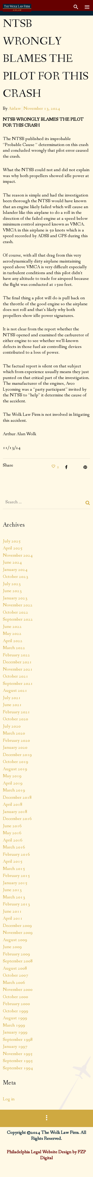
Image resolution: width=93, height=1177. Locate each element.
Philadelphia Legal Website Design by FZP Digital (46, 1155)
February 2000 (16, 1004)
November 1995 (18, 1054)
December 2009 (17, 925)
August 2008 (15, 968)
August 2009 (15, 940)
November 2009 (18, 932)
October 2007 (15, 975)
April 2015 (12, 861)
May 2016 (12, 833)
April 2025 (12, 548)
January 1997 (15, 1046)
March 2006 (14, 982)
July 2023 (12, 584)
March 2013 (14, 897)
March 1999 (14, 1025)
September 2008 (18, 961)
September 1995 (18, 1061)
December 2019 (17, 755)
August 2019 (15, 769)
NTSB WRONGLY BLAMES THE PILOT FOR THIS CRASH (46, 59)
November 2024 (18, 555)
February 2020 (16, 740)
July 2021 (12, 698)
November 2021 (18, 669)
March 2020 (14, 733)
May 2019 (12, 776)
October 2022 (15, 612)
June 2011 (12, 911)
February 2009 (16, 954)
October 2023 (15, 576)
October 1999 (15, 1011)
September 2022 (18, 619)
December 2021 (17, 662)
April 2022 (12, 641)
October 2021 (15, 676)
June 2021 (12, 705)
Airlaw (15, 108)
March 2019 (14, 790)
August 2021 (15, 690)
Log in (8, 1099)
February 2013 (16, 904)
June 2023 (12, 591)
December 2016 (17, 819)
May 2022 (12, 633)
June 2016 (12, 826)
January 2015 (15, 883)
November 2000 (18, 989)
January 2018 (15, 812)
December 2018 (17, 797)
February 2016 (16, 854)
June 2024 (12, 562)
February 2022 (16, 655)
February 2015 (16, 876)
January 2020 (15, 747)
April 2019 (12, 783)
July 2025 (12, 541)
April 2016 (12, 840)
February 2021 (16, 712)
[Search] (88, 502)
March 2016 (14, 847)
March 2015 (14, 869)
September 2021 (18, 683)
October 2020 (15, 719)
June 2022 (12, 626)
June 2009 (12, 947)
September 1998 (18, 1039)
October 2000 (15, 997)
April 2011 (12, 918)
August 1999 (15, 1018)
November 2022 (18, 605)
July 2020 (12, 726)
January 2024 (15, 569)
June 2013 (12, 890)
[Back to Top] (81, 1165)
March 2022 (14, 648)
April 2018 (12, 804)
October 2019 (15, 762)
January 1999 (15, 1032)
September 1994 (18, 1068)
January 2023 (15, 598)
